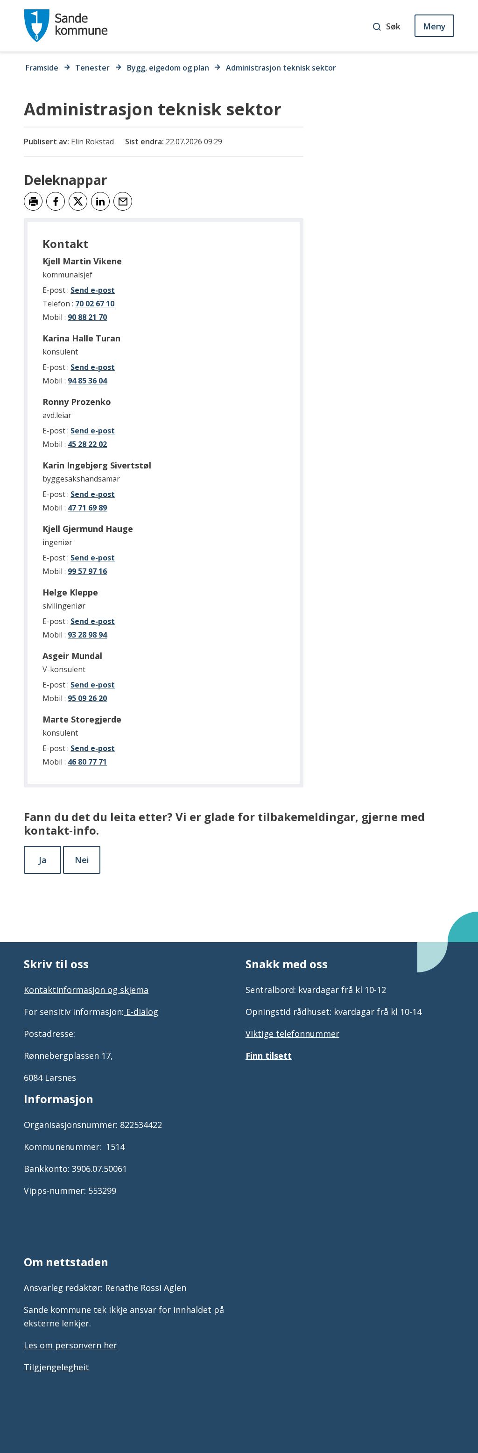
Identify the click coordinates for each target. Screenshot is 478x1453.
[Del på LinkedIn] (100, 201)
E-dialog (141, 1011)
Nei (82, 859)
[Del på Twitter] (78, 201)
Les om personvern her (70, 1345)
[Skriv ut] (33, 201)
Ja (43, 859)
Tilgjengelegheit (56, 1367)
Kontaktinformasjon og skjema (86, 989)
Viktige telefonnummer (292, 1033)
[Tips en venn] (122, 201)
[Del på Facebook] (55, 201)
